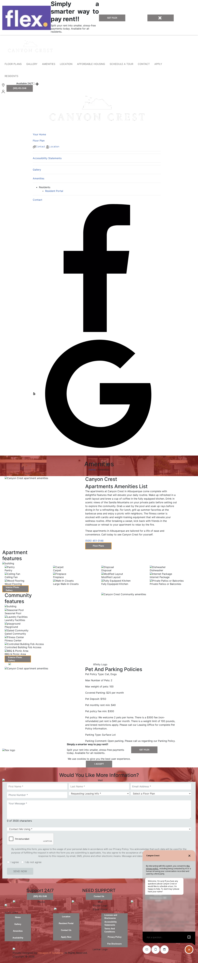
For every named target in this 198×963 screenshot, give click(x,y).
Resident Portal (54, 190)
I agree (15, 862)
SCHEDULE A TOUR (121, 63)
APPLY (158, 63)
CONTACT (144, 63)
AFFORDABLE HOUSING (91, 63)
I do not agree (33, 862)
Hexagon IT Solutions (50, 952)
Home (92, 469)
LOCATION (66, 63)
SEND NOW (20, 871)
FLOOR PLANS (13, 63)
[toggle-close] (160, 18)
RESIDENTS (11, 76)
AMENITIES (48, 63)
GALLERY (31, 63)
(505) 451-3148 (94, 540)
